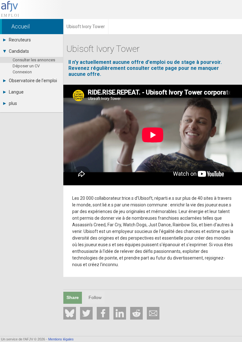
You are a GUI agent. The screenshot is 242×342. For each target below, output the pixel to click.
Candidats (19, 51)
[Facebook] (103, 313)
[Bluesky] (69, 313)
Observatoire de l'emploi (33, 80)
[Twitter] (86, 313)
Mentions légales (61, 339)
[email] (153, 313)
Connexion (22, 72)
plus (13, 103)
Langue (16, 92)
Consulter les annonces (34, 60)
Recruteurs (20, 39)
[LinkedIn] (119, 313)
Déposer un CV (26, 66)
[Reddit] (136, 313)
